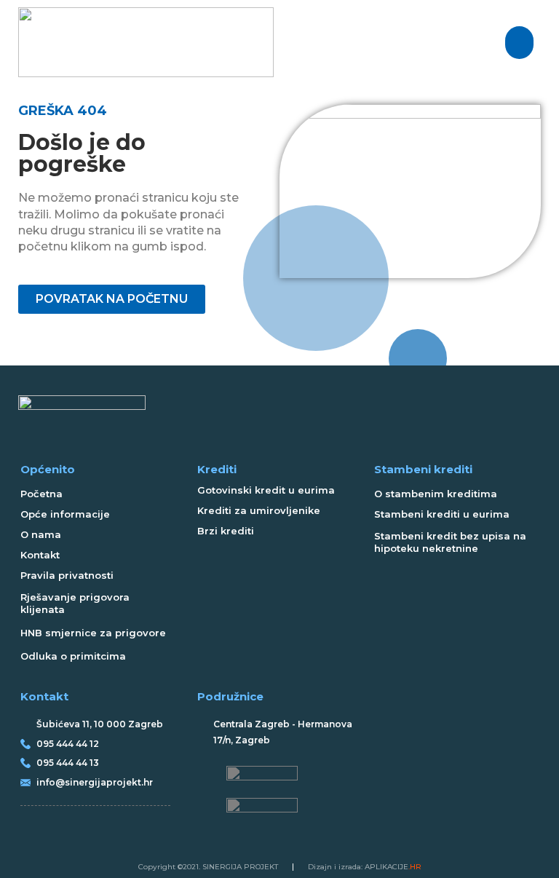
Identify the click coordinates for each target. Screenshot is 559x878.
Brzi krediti (225, 531)
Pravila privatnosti (67, 575)
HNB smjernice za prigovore (93, 632)
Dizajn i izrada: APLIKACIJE (364, 866)
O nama (40, 534)
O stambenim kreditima (435, 493)
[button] (519, 42)
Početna (41, 493)
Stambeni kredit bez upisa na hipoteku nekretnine (450, 542)
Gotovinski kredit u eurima (266, 490)
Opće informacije (65, 514)
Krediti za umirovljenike (258, 510)
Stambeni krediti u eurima (442, 514)
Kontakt (40, 555)
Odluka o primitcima (73, 656)
